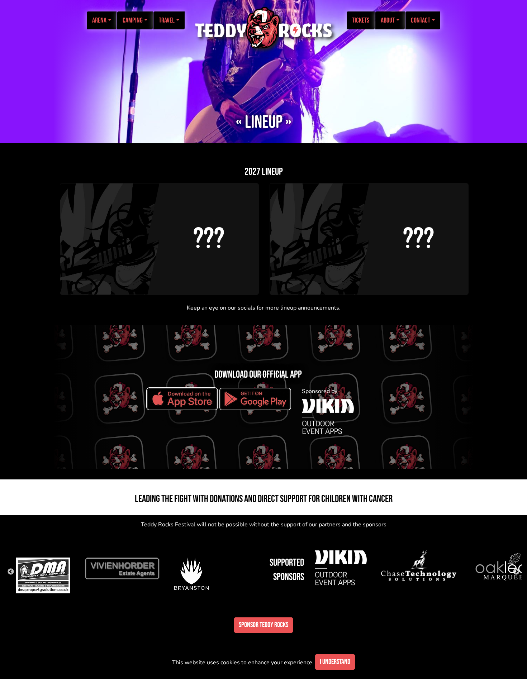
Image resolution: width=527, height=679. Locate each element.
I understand (335, 662)
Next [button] (516, 571)
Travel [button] (167, 20)
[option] (43, 572)
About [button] (388, 20)
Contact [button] (421, 20)
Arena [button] (100, 20)
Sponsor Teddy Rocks (263, 625)
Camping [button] (133, 20)
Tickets (360, 20)
